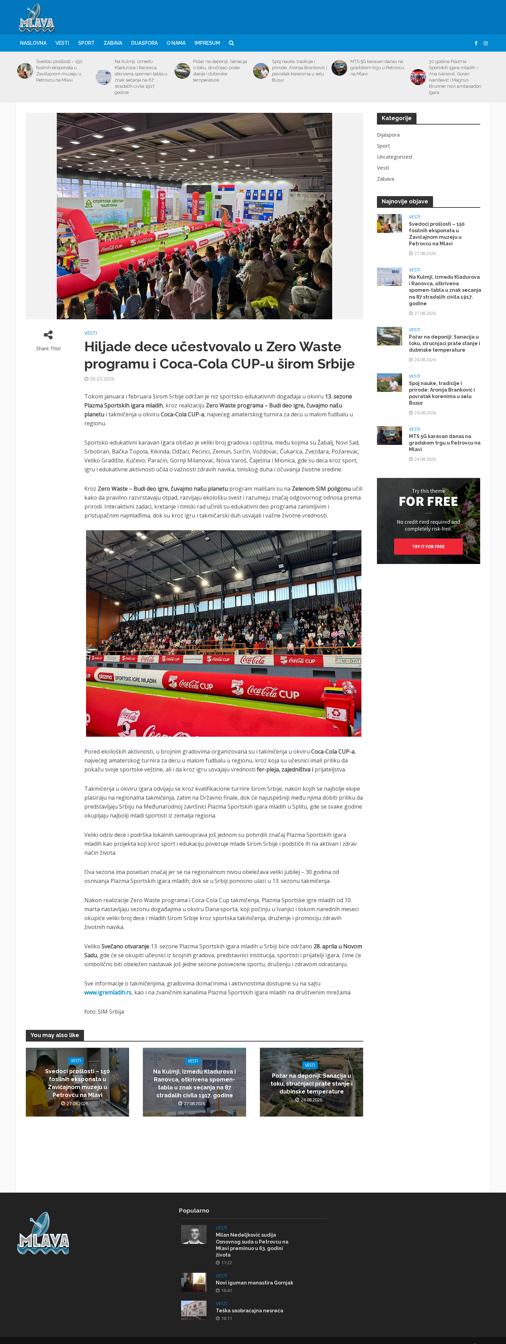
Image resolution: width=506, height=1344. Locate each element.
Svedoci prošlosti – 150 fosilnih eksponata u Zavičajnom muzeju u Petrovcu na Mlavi (59, 71)
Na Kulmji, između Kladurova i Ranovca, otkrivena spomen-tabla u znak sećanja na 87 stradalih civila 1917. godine (141, 77)
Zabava (113, 43)
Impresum (207, 43)
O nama (176, 43)
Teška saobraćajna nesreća (249, 1310)
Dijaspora (144, 43)
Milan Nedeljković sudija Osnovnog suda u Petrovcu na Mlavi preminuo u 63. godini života (252, 1244)
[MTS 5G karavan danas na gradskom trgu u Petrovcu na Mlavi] (339, 68)
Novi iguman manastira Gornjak (254, 1283)
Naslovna (33, 43)
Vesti (62, 43)
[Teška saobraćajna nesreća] (194, 1309)
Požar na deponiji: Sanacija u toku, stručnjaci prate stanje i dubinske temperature (220, 71)
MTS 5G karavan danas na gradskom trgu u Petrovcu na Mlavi (377, 67)
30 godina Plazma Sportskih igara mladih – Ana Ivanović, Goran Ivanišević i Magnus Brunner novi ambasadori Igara (455, 77)
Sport (86, 43)
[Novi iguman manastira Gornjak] (194, 1281)
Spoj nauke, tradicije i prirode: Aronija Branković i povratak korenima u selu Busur (299, 71)
